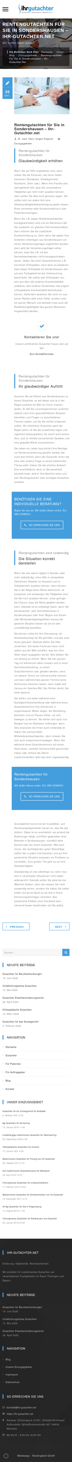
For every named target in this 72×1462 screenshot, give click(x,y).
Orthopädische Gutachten (17, 1009)
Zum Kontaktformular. (42, 354)
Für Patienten (13, 1063)
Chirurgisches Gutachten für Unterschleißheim (25, 1182)
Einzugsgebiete (23, 143)
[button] (6, 1456)
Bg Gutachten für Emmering (16, 1123)
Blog (8, 1080)
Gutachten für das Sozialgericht (21, 1021)
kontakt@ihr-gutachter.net (21, 1407)
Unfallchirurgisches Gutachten (20, 985)
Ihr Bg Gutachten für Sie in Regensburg (22, 1206)
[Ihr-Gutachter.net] (35, 9)
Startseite (47, 52)
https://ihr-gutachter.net (20, 1413)
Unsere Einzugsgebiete (19, 1367)
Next (58, 927)
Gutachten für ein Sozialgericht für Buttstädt (24, 1111)
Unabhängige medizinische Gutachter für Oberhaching (29, 1134)
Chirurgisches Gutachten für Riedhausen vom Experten (30, 1218)
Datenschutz (13, 1382)
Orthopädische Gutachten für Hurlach (21, 1146)
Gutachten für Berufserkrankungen (22, 974)
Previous (17, 927)
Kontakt (10, 1089)
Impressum (12, 1374)
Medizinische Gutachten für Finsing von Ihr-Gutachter (29, 1158)
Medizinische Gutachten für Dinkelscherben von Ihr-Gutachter (33, 1194)
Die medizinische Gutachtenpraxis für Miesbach (26, 1170)
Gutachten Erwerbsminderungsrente (23, 997)
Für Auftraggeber (15, 1072)
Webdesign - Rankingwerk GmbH (36, 1455)
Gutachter (11, 1055)
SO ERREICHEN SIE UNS (44, 525)
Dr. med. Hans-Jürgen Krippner (36, 138)
